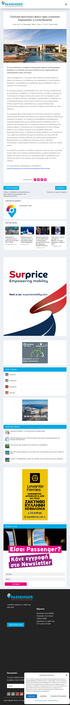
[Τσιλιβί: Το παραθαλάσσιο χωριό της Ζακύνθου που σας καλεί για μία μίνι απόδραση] (7, 460)
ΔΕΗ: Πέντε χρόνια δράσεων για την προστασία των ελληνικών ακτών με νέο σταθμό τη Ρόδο (37, 452)
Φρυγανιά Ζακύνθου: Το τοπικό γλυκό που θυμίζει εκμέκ (27, 431)
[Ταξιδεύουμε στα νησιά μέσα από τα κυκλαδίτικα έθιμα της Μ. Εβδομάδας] (27, 231)
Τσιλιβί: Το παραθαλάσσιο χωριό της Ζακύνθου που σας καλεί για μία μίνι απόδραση (36, 459)
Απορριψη (43, 696)
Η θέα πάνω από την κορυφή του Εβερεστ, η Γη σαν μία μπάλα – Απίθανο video (58, 240)
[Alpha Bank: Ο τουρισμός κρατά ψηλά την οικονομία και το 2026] (12, 231)
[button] (66, 675)
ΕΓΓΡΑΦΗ (15, 584)
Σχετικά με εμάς (15, 625)
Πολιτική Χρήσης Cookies (41, 700)
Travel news (53, 24)
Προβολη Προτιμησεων (58, 696)
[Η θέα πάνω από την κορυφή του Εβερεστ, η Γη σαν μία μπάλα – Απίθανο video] (58, 231)
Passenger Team (29, 24)
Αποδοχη (31, 696)
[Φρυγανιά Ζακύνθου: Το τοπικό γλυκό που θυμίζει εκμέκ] (7, 432)
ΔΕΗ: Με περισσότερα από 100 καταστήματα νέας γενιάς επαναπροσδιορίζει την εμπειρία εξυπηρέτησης (35, 438)
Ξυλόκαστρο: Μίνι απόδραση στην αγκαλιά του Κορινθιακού (28, 445)
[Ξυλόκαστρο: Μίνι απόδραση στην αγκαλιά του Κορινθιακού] (7, 446)
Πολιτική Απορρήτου (53, 700)
